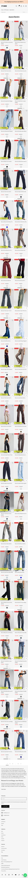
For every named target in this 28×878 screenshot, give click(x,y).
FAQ (2, 858)
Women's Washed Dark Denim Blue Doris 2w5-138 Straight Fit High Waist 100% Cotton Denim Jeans (20, 455)
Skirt (2, 831)
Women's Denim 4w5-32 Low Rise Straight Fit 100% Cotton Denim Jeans (21, 221)
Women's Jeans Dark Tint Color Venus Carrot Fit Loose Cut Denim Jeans (7, 751)
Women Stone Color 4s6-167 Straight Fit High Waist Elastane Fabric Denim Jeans (6, 426)
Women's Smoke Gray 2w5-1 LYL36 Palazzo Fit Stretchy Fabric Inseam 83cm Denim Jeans (21, 280)
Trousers (2, 838)
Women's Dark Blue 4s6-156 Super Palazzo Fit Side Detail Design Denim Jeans (21, 131)
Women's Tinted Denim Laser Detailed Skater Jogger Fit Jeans (6, 661)
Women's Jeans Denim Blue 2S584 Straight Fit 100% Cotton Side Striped (7, 572)
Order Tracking (3, 859)
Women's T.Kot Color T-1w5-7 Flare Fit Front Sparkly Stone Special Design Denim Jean (6, 310)
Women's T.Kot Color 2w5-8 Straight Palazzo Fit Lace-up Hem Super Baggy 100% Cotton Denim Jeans (7, 71)
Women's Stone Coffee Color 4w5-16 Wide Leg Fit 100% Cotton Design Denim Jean (21, 250)
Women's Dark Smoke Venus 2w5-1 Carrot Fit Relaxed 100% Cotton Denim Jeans (21, 71)
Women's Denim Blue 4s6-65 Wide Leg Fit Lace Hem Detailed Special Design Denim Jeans (6, 543)
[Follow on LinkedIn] (22, 874)
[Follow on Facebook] (2, 874)
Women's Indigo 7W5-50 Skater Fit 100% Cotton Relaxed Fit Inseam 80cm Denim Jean (6, 369)
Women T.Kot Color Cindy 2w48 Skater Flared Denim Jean (20, 632)
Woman (2, 823)
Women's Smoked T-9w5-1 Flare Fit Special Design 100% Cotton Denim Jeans (6, 455)
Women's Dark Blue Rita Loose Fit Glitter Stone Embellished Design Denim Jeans (7, 691)
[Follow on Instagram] (9, 874)
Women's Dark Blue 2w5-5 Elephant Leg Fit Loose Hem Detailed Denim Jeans (6, 341)
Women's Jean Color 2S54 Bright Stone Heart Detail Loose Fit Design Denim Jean (20, 721)
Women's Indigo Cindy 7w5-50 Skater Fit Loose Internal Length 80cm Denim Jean (6, 483)
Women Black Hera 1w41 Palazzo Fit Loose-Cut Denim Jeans (6, 632)
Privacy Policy (3, 870)
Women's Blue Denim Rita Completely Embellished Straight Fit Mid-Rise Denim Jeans (21, 572)
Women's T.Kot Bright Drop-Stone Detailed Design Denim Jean (21, 661)
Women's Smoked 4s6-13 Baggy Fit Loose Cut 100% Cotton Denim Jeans (7, 101)
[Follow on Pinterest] (12, 874)
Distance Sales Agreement (5, 865)
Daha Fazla (3, 789)
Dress (2, 836)
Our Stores (3, 850)
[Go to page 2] (20, 763)
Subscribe (5, 806)
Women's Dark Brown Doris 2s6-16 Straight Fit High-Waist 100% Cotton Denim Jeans (21, 426)
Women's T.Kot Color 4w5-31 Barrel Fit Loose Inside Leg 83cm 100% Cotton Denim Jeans (6, 398)
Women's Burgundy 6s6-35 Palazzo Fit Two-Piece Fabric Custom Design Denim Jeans (6, 280)
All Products (3, 821)
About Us (2, 846)
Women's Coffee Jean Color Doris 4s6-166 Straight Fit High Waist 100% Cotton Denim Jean (21, 369)
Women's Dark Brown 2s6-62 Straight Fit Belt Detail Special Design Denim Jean (20, 543)
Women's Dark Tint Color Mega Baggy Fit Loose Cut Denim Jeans (21, 602)
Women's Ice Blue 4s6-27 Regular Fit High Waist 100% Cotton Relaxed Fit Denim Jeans (7, 131)
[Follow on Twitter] (5, 874)
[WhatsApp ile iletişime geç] (25, 875)
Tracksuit (2, 840)
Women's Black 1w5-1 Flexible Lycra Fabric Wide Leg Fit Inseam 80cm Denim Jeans (6, 161)
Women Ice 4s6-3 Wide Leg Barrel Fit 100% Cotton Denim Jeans (21, 483)
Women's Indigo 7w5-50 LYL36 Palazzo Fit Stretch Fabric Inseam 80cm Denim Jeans (21, 191)
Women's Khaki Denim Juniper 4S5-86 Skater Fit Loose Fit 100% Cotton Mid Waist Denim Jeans (21, 101)
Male (2, 825)
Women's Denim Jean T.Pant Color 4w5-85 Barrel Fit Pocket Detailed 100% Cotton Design (21, 310)
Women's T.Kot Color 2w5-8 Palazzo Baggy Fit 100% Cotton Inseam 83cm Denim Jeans (6, 191)
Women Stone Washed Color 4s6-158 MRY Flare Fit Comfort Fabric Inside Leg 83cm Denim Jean (21, 513)
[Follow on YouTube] (15, 874)
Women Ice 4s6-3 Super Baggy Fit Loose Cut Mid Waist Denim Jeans (21, 341)
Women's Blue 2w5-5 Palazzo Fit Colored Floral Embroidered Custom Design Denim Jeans (6, 221)
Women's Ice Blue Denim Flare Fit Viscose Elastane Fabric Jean (21, 161)
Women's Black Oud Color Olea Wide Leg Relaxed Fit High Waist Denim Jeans (7, 602)
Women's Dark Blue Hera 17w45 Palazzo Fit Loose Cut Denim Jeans (20, 751)
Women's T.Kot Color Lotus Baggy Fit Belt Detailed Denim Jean (7, 721)
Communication (4, 848)
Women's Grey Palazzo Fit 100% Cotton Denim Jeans (20, 691)
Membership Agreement (5, 867)
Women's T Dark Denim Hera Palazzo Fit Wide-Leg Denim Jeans (6, 513)
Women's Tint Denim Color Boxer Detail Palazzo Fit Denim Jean (7, 42)
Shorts (2, 833)
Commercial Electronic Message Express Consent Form (10, 869)
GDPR (2, 863)
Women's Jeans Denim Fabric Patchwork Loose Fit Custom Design (20, 398)
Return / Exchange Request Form (6, 861)
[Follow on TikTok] (19, 874)
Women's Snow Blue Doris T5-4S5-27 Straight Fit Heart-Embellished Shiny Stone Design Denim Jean (6, 250)
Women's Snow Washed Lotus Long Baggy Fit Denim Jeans (20, 42)
